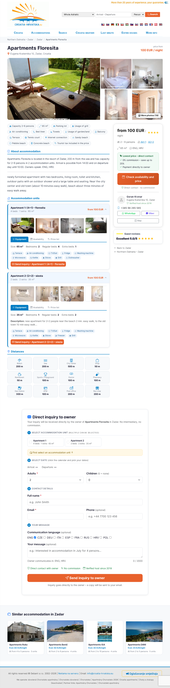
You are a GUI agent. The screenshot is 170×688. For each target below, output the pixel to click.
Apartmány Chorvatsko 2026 (105, 680)
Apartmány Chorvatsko (86, 683)
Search (154, 14)
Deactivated (56, 683)
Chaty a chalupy (146, 680)
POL (106, 537)
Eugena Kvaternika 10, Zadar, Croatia (30, 53)
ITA (59, 537)
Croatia (18, 32)
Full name (34, 495)
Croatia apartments (128, 680)
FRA (77, 537)
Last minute (107, 32)
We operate (22, 680)
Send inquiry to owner (87, 578)
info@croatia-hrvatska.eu (100, 673)
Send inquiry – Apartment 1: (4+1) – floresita (39, 264)
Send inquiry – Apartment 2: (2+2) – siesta (38, 342)
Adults (32, 473)
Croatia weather (85, 32)
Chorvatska (85, 680)
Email (31, 510)
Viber (151, 213)
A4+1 (143, 142)
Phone (95, 510)
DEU (50, 537)
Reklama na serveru (68, 673)
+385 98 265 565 (131, 207)
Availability (38, 239)
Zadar (39, 39)
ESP (68, 537)
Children (97, 473)
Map (139, 220)
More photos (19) (150, 115)
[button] (138, 237)
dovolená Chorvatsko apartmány (43, 680)
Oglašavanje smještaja (143, 673)
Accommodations (40, 32)
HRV (96, 537)
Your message (41, 544)
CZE (40, 537)
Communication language (49, 532)
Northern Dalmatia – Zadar (20, 39)
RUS (87, 537)
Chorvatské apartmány (108, 683)
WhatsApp (130, 213)
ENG (30, 537)
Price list (55, 239)
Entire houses (129, 32)
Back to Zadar (124, 248)
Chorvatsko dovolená (69, 680)
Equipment (20, 239)
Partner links (69, 683)
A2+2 (151, 142)
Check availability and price (140, 179)
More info (151, 32)
